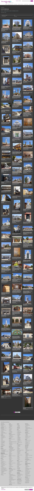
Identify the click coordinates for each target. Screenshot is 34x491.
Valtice (10, 445)
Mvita (5, 12)
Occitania (10, 461)
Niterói (2, 472)
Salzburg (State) (3, 437)
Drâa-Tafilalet (19, 474)
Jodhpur (19, 438)
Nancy (10, 459)
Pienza (19, 453)
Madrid (27, 458)
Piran (26, 451)
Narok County (19, 464)
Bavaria (10, 471)
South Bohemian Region (13, 441)
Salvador (2, 461)
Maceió (2, 459)
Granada (27, 454)
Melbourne (3, 432)
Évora (27, 438)
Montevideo (27, 481)
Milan (18, 449)
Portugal (26, 432)
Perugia (19, 457)
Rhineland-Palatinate (12, 479)
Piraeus (19, 426)
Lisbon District (27, 433)
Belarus (2, 446)
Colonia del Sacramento (27, 480)
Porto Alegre (3, 469)
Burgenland (3, 435)
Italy (17, 443)
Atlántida (27, 478)
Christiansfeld (11, 450)
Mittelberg (3, 445)
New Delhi (19, 431)
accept (31, 489)
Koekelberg (3, 450)
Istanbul (26, 462)
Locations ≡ (31, 4)
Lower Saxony (11, 477)
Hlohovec (11, 444)
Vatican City (27, 482)
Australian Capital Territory (4, 428)
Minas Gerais (3, 463)
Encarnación (28, 427)
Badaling (10, 425)
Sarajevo (2, 457)
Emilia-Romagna (19, 444)
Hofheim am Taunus (12, 475)
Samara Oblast (27, 443)
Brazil (2, 458)
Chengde (10, 428)
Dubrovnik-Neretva (12, 434)
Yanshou (10, 426)
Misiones (2, 425)
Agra (18, 441)
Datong (10, 431)
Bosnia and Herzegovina (3, 453)
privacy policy (3, 489)
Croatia (10, 433)
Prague (10, 440)
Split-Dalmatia (11, 436)
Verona (19, 459)
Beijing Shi (10, 424)
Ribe (10, 452)
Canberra (2, 429)
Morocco (18, 473)
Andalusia (26, 453)
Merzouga (19, 475)
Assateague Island (28, 468)
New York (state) (27, 471)
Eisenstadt (3, 436)
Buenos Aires (3, 424)
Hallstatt (2, 442)
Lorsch (10, 476)
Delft (18, 482)
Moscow (27, 442)
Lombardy (18, 448)
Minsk (2, 447)
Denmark (10, 446)
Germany (10, 468)
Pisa (18, 454)
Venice (19, 458)
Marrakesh (19, 478)
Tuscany (18, 452)
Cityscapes (15, 4)
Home (6, 4)
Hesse (10, 473)
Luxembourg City (20, 471)
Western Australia (4, 433)
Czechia (10, 438)
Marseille (10, 464)
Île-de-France (11, 466)
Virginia (26, 474)
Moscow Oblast (27, 441)
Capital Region (11, 447)
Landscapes (26, 4)
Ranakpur (19, 439)
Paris (10, 467)
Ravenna (19, 446)
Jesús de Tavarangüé (29, 428)
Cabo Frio (2, 471)
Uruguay (26, 477)
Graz (2, 439)
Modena (19, 445)
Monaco (18, 472)
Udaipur (19, 440)
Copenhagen (11, 448)
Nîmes (10, 462)
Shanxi (10, 430)
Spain (26, 452)
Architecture (10, 4)
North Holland (19, 480)
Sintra (27, 435)
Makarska (11, 437)
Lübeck (10, 483)
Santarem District (28, 436)
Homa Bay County (20, 461)
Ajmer (18, 435)
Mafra (27, 434)
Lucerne (27, 460)
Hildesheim (11, 478)
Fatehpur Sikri (20, 442)
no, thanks (27, 489)
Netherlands (19, 479)
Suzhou (10, 429)
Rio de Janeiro (3, 473)
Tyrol (2, 440)
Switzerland (27, 459)
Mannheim (11, 470)
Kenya (18, 460)
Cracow (27, 431)
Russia (26, 439)
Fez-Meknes (19, 476)
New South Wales (3, 430)
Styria (2, 438)
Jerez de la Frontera (29, 455)
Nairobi (18, 463)
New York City (28, 472)
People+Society (20, 4)
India (18, 429)
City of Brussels (3, 449)
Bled (26, 448)
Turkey (26, 461)
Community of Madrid (28, 457)
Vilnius (19, 469)
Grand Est (10, 458)
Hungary (18, 427)
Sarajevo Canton (3, 456)
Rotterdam (19, 483)
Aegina (19, 425)
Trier (10, 481)
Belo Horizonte (3, 464)
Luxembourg (19, 470)
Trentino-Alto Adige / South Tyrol (20, 450)
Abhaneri (19, 434)
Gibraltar (10, 484)
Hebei (10, 427)
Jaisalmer (19, 437)
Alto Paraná (27, 424)
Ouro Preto (3, 465)
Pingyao (10, 432)
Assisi (18, 456)
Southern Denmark (12, 449)
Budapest (18, 428)
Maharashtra (19, 432)
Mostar (2, 455)
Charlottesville (28, 475)
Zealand (10, 453)
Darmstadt (11, 474)
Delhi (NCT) (18, 430)
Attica (18, 424)
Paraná (2, 466)
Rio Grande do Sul (4, 468)
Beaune (10, 457)
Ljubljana (27, 450)
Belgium (2, 448)
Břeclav (10, 443)
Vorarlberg (3, 444)
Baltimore (27, 469)
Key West (27, 465)
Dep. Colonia (27, 479)
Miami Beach (27, 466)
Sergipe (2, 474)
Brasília (2, 462)
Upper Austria (3, 441)
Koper (26, 449)
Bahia (2, 460)
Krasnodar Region (28, 440)
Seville (27, 456)
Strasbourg (11, 460)
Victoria (2, 431)
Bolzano (19, 451)
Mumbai (19, 433)
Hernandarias (28, 425)
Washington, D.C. (27, 476)
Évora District (27, 437)
